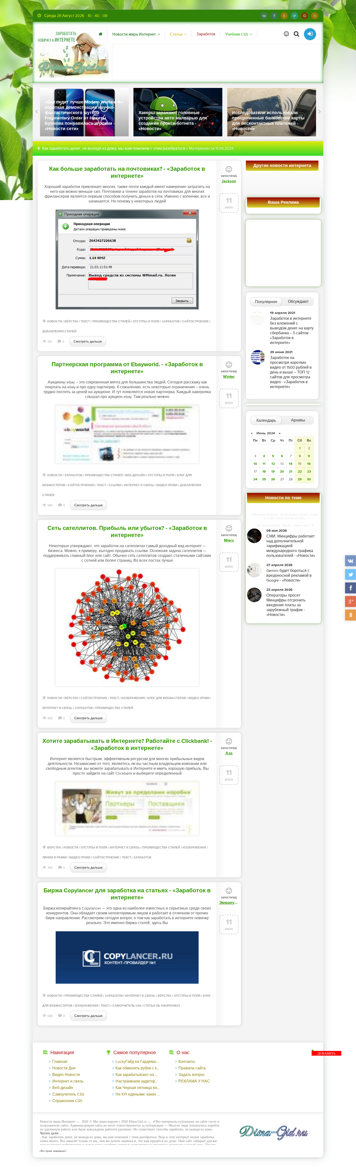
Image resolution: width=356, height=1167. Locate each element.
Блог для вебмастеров (166, 698)
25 (264, 479)
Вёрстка (71, 321)
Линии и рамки (54, 857)
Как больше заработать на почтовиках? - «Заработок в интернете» (127, 172)
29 (300, 479)
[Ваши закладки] (286, 34)
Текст (85, 321)
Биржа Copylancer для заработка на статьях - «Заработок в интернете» (127, 894)
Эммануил (229, 902)
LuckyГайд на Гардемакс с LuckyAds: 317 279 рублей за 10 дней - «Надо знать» (138, 1061)
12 (273, 464)
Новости (54, 321)
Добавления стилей (59, 331)
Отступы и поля (146, 321)
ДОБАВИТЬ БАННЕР (326, 1054)
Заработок (205, 34)
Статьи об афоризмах (161, 1006)
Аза (228, 753)
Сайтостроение (195, 321)
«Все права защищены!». (53, 1150)
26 (273, 479)
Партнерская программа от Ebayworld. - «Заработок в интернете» (127, 368)
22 (300, 471)
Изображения (133, 698)
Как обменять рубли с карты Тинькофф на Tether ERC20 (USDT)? (138, 1068)
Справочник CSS (67, 1100)
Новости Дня (64, 1068)
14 (290, 464)
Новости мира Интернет (134, 34)
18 (264, 471)
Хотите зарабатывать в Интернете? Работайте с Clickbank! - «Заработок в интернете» (127, 745)
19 (273, 471)
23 (309, 471)
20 (282, 471)
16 (309, 464)
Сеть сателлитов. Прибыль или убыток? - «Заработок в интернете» (127, 532)
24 (255, 479)
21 (290, 471)
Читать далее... (51, 1133)
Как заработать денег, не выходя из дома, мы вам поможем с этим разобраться (113, 148)
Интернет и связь (139, 485)
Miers (229, 540)
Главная (59, 1061)
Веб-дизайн (135, 475)
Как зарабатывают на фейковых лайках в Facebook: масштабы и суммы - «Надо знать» (138, 1074)
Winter (229, 376)
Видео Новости (66, 1074)
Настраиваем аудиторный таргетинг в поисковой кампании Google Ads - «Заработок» (138, 1081)
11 (264, 464)
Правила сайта (192, 1068)
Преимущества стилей (111, 321)
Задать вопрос (191, 1074)
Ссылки (115, 485)
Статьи (176, 34)
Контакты (186, 1061)
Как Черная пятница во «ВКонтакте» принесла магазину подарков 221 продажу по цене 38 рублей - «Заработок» (138, 1087)
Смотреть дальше (88, 341)
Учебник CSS (236, 34)
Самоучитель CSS (126, 1006)
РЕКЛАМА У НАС (194, 1081)
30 (309, 479)
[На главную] (72, 52)
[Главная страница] (100, 34)
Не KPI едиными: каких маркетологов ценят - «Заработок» (138, 1094)
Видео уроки (167, 485)
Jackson (229, 181)
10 (255, 464)
